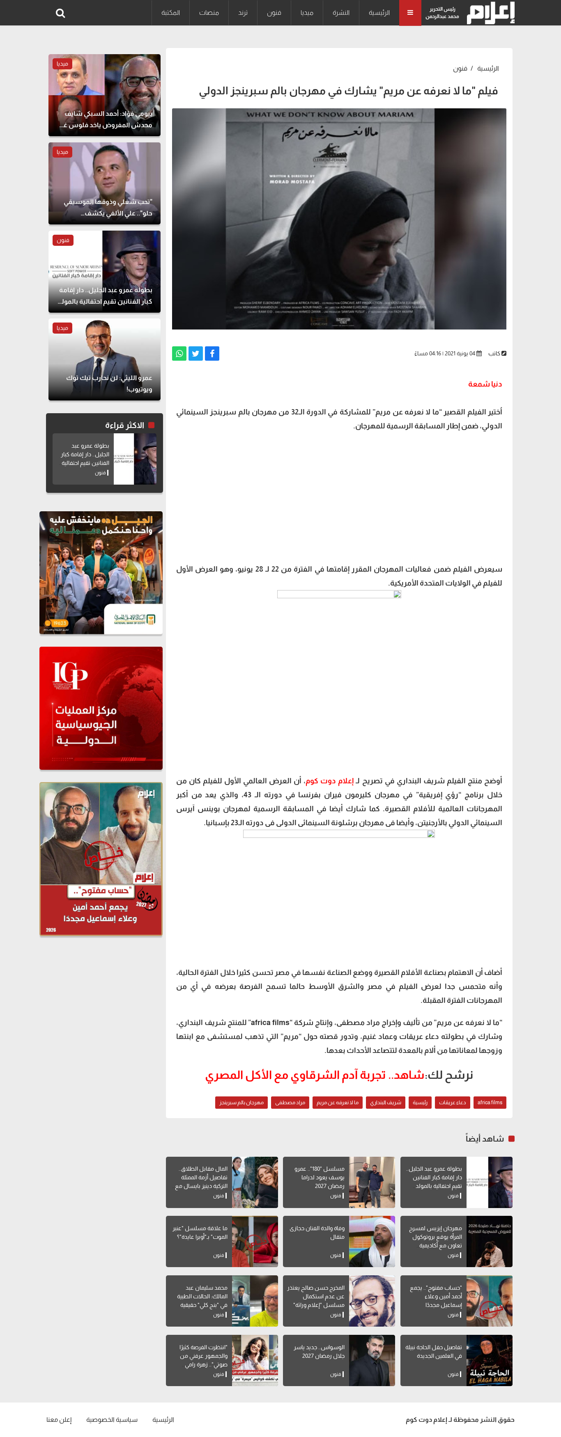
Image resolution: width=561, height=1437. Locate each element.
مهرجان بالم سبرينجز (241, 1102)
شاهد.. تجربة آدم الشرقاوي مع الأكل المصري (315, 1075)
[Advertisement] (339, 496)
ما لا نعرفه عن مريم (338, 1102)
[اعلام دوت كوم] (489, 13)
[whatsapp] (179, 353)
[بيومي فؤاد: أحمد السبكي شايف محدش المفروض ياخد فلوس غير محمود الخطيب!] (104, 95)
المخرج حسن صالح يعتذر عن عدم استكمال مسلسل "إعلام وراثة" (316, 1296)
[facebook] (212, 353)
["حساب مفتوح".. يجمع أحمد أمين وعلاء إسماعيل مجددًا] (490, 1301)
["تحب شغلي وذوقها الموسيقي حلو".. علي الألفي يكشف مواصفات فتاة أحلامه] (104, 183)
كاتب (494, 353)
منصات (209, 12)
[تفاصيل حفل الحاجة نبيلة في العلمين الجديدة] (490, 1360)
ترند (243, 12)
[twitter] (196, 353)
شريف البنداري (385, 1102)
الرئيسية (379, 12)
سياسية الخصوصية (112, 1419)
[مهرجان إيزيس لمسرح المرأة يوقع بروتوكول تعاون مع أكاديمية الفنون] (490, 1241)
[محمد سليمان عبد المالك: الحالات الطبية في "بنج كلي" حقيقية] (255, 1301)
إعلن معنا (58, 1419)
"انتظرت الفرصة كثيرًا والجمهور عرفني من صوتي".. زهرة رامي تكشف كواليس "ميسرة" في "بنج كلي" (199, 1364)
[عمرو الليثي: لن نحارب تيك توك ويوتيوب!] (104, 359)
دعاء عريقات (452, 1102)
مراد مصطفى (290, 1102)
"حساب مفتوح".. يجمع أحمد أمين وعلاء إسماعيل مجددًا (436, 1296)
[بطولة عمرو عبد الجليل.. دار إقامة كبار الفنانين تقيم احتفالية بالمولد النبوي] (490, 1182)
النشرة (341, 12)
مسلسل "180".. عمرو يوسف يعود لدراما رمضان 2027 (319, 1177)
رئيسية (420, 1102)
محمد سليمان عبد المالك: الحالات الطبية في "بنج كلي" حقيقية (202, 1296)
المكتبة (170, 12)
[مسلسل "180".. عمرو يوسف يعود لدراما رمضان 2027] (372, 1182)
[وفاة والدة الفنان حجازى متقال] (372, 1241)
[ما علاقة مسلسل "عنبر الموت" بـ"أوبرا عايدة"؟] (255, 1241)
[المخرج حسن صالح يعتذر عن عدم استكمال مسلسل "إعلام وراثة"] (372, 1301)
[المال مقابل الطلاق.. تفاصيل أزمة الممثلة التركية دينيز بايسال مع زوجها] (255, 1182)
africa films (490, 1102)
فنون (274, 12)
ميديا (307, 12)
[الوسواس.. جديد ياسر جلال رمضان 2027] (372, 1360)
